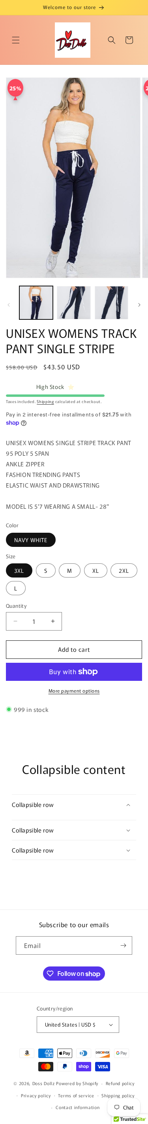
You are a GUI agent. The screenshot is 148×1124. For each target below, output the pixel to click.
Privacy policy (36, 1095)
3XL (19, 570)
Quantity (16, 605)
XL (95, 570)
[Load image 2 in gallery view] (73, 302)
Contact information (77, 1107)
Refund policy (120, 1083)
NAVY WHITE (30, 540)
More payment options (74, 690)
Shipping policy (118, 1095)
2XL (124, 570)
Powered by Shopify (77, 1083)
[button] (15, 40)
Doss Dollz (44, 1083)
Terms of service (76, 1095)
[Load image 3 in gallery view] (111, 302)
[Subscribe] (123, 945)
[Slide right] (139, 305)
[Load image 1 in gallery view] (36, 302)
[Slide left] (8, 305)
